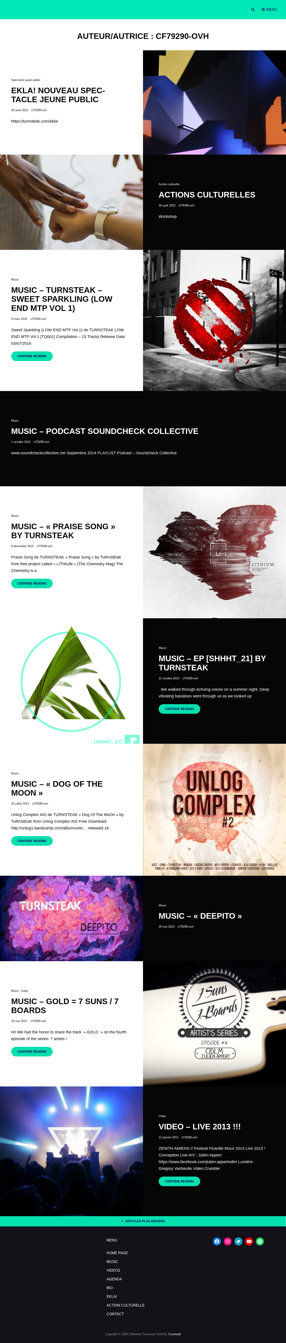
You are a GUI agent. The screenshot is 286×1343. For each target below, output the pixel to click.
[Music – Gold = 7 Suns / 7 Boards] (214, 1023)
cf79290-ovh (39, 110)
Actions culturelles (207, 194)
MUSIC (112, 1262)
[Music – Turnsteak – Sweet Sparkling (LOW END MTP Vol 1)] (214, 320)
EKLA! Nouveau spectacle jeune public (58, 95)
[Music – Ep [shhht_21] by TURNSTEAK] (71, 681)
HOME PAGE (117, 1253)
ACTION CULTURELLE (126, 1305)
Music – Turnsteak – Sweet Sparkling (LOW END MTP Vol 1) (61, 299)
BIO (110, 1288)
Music (15, 279)
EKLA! (112, 1296)
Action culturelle (169, 184)
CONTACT (115, 1314)
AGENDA (114, 1279)
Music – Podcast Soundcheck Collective (104, 431)
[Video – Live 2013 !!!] (71, 1151)
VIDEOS (113, 1270)
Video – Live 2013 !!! (200, 1126)
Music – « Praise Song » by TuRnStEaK (63, 531)
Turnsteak (174, 1334)
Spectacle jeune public (25, 80)
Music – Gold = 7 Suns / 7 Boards (65, 1006)
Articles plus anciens (145, 1221)
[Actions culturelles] (71, 202)
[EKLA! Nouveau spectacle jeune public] (214, 102)
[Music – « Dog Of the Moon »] (214, 810)
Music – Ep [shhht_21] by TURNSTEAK (212, 663)
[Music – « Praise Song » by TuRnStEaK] (214, 552)
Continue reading (35, 357)
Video (24, 990)
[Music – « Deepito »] (71, 918)
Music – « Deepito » (200, 915)
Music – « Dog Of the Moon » (57, 788)
